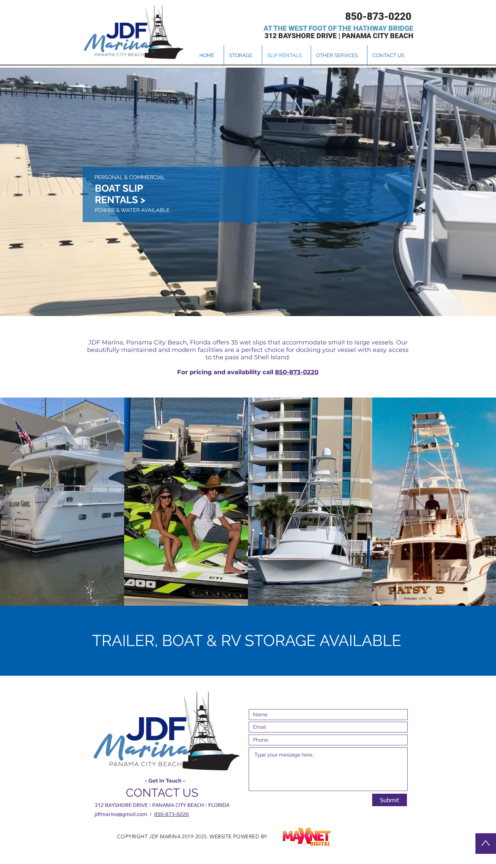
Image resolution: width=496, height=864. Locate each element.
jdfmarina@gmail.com (120, 814)
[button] (339, 55)
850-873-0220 (297, 372)
